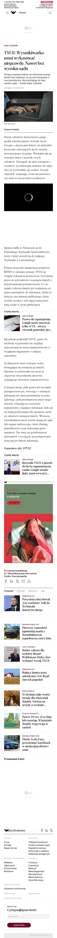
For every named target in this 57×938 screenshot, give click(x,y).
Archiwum (9, 871)
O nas (6, 842)
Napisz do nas (10, 848)
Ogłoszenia (9, 865)
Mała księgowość (36, 871)
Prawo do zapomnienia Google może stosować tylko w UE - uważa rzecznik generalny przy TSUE (36, 325)
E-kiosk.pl (32, 862)
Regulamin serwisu (37, 848)
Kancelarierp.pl (35, 874)
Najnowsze (33, 591)
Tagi (43, 591)
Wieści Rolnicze (35, 877)
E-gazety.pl (33, 865)
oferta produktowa (13, 898)
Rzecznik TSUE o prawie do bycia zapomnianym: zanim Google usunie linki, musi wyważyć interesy (37, 468)
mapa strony (9, 894)
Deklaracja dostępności (39, 854)
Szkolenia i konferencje (15, 888)
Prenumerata (10, 868)
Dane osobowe (11, 46)
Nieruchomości (28, 691)
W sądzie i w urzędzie (30, 713)
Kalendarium (34, 894)
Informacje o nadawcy (38, 851)
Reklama (8, 862)
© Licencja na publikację (15, 571)
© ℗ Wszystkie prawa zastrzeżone (20, 573)
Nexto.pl (32, 868)
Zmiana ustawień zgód (39, 845)
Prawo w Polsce (28, 596)
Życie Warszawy (35, 880)
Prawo (22, 12)
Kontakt (7, 845)
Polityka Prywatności (38, 842)
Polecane (21, 591)
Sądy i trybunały (28, 647)
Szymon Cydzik (11, 129)
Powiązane (8, 591)
